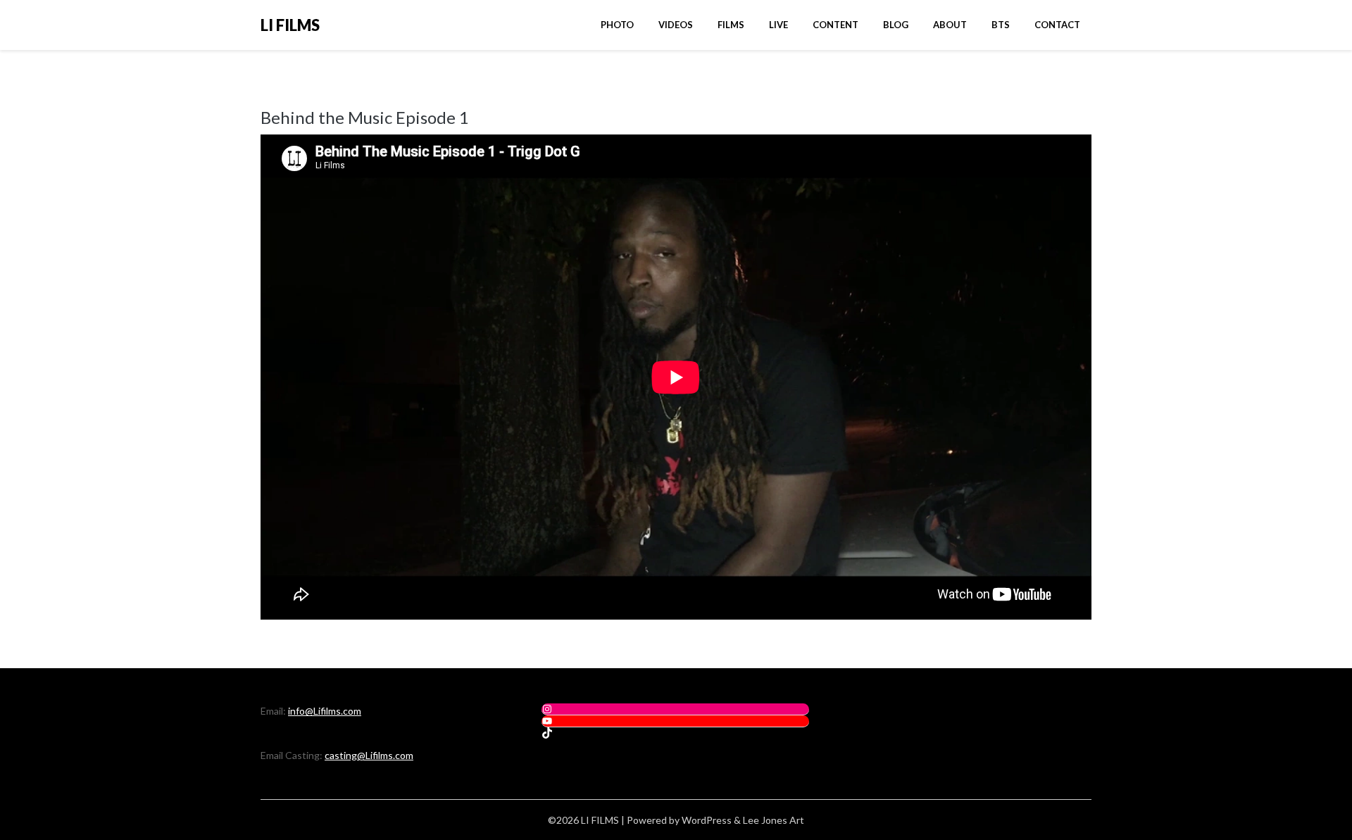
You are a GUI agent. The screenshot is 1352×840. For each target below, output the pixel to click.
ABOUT (950, 24)
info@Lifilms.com (324, 711)
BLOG (895, 24)
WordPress (707, 820)
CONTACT (1057, 24)
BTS (1000, 24)
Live (778, 24)
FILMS (731, 24)
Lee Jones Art (773, 820)
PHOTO (617, 24)
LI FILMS (290, 25)
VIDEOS (675, 24)
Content (835, 24)
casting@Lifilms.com (369, 755)
